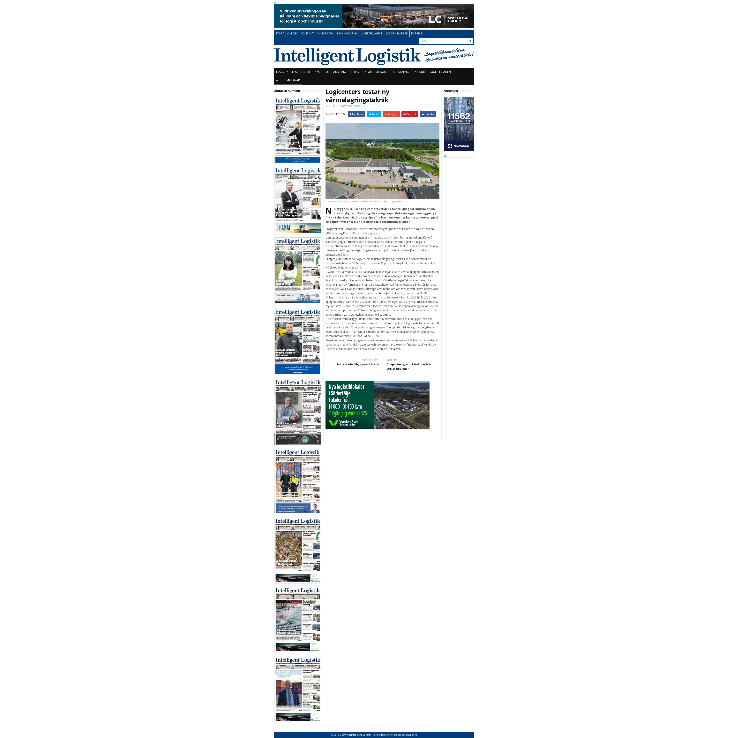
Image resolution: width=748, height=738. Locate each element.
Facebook (357, 114)
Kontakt (307, 33)
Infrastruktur (360, 72)
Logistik (282, 72)
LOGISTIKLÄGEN (371, 33)
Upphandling (336, 72)
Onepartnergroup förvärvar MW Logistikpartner (408, 366)
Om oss (292, 33)
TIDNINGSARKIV (347, 33)
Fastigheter (301, 72)
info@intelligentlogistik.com (401, 734)
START (280, 33)
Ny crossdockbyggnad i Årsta (358, 364)
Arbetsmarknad (288, 80)
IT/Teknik (419, 72)
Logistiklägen (440, 72)
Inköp (318, 72)
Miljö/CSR (382, 72)
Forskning (401, 72)
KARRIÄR (417, 33)
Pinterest (411, 114)
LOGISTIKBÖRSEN (396, 33)
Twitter (375, 114)
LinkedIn (429, 114)
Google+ (393, 114)
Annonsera (325, 33)
